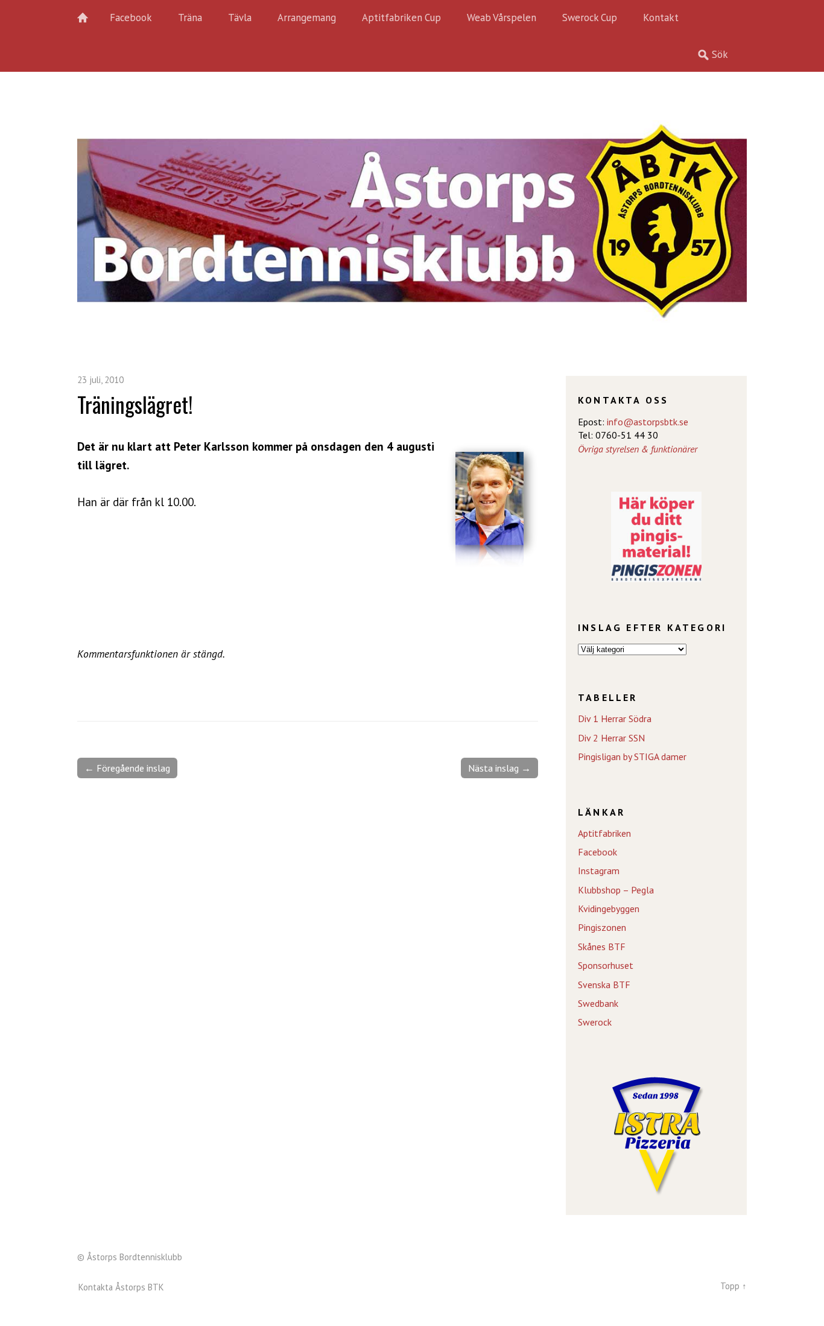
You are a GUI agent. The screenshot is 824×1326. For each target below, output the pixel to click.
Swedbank (598, 1003)
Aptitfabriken (604, 833)
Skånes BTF (602, 947)
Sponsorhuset (605, 965)
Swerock (595, 1022)
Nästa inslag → (499, 768)
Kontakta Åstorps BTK (121, 1287)
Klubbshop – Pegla (616, 890)
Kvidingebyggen (608, 909)
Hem (89, 18)
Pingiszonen (602, 927)
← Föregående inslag (127, 768)
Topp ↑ (733, 1286)
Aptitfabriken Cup (401, 17)
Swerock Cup (589, 17)
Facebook (131, 17)
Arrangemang (306, 17)
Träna (190, 17)
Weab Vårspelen (501, 17)
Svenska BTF (604, 985)
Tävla (240, 17)
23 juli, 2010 (100, 379)
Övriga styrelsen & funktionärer (637, 449)
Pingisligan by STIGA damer (632, 756)
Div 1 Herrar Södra (614, 718)
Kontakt (661, 17)
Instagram (599, 870)
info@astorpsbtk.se (647, 422)
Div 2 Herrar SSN (611, 738)
